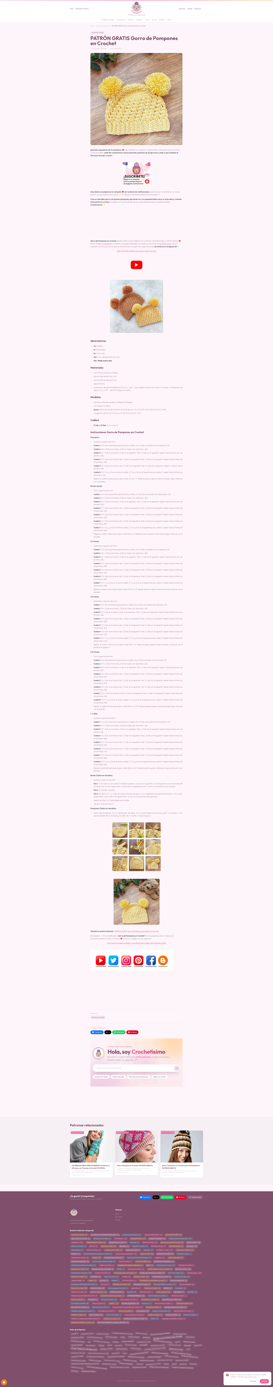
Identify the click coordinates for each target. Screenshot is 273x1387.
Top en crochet (95, 1315)
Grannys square (194, 1273)
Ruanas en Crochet (153, 1307)
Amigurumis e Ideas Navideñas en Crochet (85, 1363)
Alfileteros (183, 1364)
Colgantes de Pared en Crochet (122, 1333)
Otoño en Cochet (146, 1292)
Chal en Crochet (76, 1345)
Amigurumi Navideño (157, 1238)
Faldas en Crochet (95, 1360)
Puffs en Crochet (98, 1303)
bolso (125, 1353)
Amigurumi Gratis (108, 20)
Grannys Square (121, 1348)
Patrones (182, 9)
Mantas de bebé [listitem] (118, 1077)
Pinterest (134, 1032)
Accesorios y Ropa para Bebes (160, 1333)
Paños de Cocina (163, 1292)
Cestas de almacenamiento (126, 1254)
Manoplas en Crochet (142, 1284)
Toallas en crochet (78, 1315)
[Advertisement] (136, 991)
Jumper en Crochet (174, 1345)
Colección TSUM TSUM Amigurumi (139, 1257)
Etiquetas (197, 9)
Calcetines (191, 1246)
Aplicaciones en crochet (96, 1242)
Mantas (162, 20)
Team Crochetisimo (104, 244)
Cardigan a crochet (164, 1250)
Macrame (105, 1284)
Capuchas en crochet (109, 1364)
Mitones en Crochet (152, 1288)
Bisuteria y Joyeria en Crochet (172, 1242)
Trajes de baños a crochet (134, 1315)
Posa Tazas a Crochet (79, 1303)
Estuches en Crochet (136, 1269)
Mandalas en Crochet (121, 1284)
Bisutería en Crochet (129, 1360)
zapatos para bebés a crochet (82, 1322)
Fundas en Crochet (102, 1273)
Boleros (93, 1246)
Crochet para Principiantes (95, 1357)
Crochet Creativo (125, 1261)
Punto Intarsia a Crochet (163, 1303)
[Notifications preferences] (4, 1382)
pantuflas (192, 1292)
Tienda (189, 9)
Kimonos (103, 1280)
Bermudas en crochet (158, 1345)
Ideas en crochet (141, 1276)
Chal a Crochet (147, 1254)
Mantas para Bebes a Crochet (97, 1367)
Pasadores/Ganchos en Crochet (112, 1296)
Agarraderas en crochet (80, 1238)
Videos (154, 1318)
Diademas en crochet (79, 1269)
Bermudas (134, 1242)
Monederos (180, 1288)
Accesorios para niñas (153, 1235)
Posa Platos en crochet (171, 1299)
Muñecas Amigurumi (98, 1292)
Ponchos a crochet (108, 1299)
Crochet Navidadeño (154, 1357)
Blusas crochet (193, 1242)
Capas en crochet (132, 1250)
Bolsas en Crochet (176, 1348)
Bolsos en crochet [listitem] (159, 1077)
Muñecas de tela (116, 1292)
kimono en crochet (77, 1367)
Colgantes (159, 1257)
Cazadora (74, 1333)
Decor (149, 1265)
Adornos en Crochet (173, 1235)
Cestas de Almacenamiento (139, 1353)
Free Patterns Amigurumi (84, 1349)
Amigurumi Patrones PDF (189, 1356)
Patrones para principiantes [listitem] (138, 1077)
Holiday (126, 1276)
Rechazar (253, 1381)
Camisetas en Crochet (113, 1250)
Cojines (96, 1257)
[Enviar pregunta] (176, 1068)
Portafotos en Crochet (150, 1299)
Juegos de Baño (77, 1280)
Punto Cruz (146, 1303)
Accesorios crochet (79, 1235)
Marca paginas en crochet (117, 1288)
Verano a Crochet (190, 1315)
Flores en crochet (183, 1269)
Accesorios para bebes (131, 1235)
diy (89, 1342)
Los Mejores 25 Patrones (101, 1341)
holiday (101, 1345)
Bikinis (174, 1364)
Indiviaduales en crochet (161, 1276)
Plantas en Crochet (179, 1296)
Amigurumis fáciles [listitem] (101, 1077)
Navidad (131, 1292)
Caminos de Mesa (94, 1250)
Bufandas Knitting (158, 1246)
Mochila (167, 1288)
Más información (250, 1377)
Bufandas (187, 1345)
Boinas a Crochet (141, 1334)
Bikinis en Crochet (150, 1242)
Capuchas (148, 1250)
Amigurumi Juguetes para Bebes (182, 1367)
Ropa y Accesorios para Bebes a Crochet (127, 1307)
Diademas (74, 1371)
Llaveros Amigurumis (178, 1280)
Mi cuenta (118, 1217)
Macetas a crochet (106, 1348)
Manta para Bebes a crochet (164, 1284)
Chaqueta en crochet (139, 1367)
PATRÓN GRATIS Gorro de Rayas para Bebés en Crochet (136, 931)
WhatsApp (120, 1032)
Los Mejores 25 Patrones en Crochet (84, 1284)
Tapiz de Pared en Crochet (183, 1311)
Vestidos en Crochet (112, 1318)
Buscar (117, 1220)
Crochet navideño (143, 1261)
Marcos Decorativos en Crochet (98, 1353)
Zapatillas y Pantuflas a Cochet (173, 1318)
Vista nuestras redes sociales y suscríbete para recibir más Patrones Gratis (136, 943)
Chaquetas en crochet (79, 1257)
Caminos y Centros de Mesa (163, 1341)
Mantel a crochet (97, 1288)
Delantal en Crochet (186, 1265)
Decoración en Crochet (136, 1357)
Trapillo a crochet (155, 1315)
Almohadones (120, 1238)
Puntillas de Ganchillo (130, 1303)
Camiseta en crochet (143, 1342)
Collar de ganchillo (175, 1257)
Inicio (71, 9)
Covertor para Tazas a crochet (104, 1261)
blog (188, 1348)
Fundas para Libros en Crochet (125, 1273)
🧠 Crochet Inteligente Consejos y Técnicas (113, 1322)
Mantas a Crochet (88, 1371)
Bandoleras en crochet (117, 1242)
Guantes (115, 1341)
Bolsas (130, 20)
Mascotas (193, 1364)
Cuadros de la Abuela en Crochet (83, 1265)
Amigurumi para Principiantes (180, 1238)
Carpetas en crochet (184, 1250)
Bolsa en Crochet (108, 1246)
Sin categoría (142, 1311)
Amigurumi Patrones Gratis (167, 1337)
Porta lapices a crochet (129, 1299)
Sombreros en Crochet (161, 1311)
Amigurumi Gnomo (138, 1238)
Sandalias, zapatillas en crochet (82, 1311)
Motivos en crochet (78, 1292)
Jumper (92, 1280)
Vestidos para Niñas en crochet (135, 1318)
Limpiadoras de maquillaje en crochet (153, 1280)
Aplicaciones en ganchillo (160, 1353)
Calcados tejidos (175, 1246)
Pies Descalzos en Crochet (157, 1296)
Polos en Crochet (77, 1299)
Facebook (98, 1032)
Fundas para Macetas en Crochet (152, 1273)
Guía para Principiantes (94, 1337)
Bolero (177, 1342)
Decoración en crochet (165, 1265)
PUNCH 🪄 (113, 1303)
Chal (147, 20)
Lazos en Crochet (129, 1280)
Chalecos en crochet (165, 1254)
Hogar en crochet (111, 1276)
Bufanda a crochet (140, 1246)
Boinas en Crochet (78, 1246)
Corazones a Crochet (78, 1353)
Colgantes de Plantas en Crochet (155, 1348)
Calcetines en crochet (78, 1360)
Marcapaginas (90, 1345)
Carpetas (139, 20)
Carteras (75, 1254)
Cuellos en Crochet (106, 1265)
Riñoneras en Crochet (101, 1307)
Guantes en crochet (78, 1276)
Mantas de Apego (186, 1284)
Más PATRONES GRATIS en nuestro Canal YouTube (136, 251)
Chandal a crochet (183, 1254)
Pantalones (178, 1292)
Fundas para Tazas (77, 1337)
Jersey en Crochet (181, 1276)
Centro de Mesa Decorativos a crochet (97, 1254)
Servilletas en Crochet (107, 1311)
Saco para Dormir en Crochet (175, 1307)
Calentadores (77, 1250)
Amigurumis (121, 20)
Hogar (123, 1337)
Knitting (115, 1280)
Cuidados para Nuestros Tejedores (130, 1265)
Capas (109, 1345)
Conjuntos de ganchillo (79, 1261)
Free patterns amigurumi (81, 1273)
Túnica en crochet (172, 1315)
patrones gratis (165, 244)
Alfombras (146, 1337)
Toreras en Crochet (113, 1315)
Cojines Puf (198, 1345)
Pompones (92, 1299)
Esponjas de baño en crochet (119, 1367)
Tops (169, 20)
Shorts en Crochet (125, 1311)
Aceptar (264, 1381)
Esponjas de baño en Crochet (102, 1269)
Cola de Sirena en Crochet (114, 1257)
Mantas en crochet (78, 1288)
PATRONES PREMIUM (136, 1296)
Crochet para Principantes (163, 1261)
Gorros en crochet (103, 26)
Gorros (154, 20)
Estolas (120, 1269)
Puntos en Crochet (184, 1303)
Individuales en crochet (164, 1360)
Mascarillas (135, 1288)
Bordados (124, 1246)
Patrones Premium (82, 9)
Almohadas (143, 1345)
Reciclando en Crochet (79, 1307)
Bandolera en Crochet (153, 1364)
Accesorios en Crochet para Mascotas (104, 1235)
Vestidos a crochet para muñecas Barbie (85, 1318)
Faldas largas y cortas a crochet (159, 1269)
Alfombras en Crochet (102, 1238)
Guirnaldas (95, 1276)
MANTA (166, 1364)
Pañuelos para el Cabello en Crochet (84, 1296)
